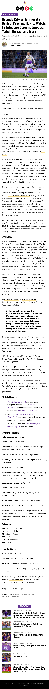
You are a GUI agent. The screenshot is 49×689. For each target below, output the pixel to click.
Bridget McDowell (11, 299)
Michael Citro (16, 46)
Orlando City (30, 594)
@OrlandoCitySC (31, 582)
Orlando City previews (11, 596)
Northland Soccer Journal (27, 410)
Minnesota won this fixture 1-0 (14, 220)
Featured (19, 594)
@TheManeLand (16, 579)
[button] (3, 3)
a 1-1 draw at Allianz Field (19, 195)
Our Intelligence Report (16, 402)
